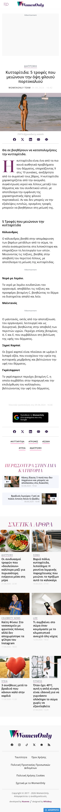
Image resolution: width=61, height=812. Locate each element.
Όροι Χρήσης (39, 757)
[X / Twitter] (22, 139)
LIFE (35, 618)
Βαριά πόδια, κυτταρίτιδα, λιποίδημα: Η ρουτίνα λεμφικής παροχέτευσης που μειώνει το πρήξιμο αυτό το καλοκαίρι (46, 569)
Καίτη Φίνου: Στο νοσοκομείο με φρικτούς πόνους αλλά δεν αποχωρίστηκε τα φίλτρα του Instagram (12, 632)
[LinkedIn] (30, 139)
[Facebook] (14, 139)
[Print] (46, 139)
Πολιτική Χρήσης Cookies (30, 775)
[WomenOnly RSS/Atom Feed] (49, 745)
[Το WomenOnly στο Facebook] (12, 745)
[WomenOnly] (30, 4)
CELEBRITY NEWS (10, 618)
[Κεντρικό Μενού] (6, 4)
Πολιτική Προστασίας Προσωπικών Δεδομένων (30, 766)
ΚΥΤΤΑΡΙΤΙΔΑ (18, 441)
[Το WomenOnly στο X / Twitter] (34, 745)
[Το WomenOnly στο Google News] (41, 745)
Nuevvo (25, 801)
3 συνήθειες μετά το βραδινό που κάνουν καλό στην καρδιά (14, 690)
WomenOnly (30, 734)
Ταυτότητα (21, 757)
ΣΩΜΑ (47, 441)
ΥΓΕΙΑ (22, 448)
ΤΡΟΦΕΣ (34, 441)
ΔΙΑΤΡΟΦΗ (30, 66)
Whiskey (47, 801)
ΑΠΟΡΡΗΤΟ (53, 810)
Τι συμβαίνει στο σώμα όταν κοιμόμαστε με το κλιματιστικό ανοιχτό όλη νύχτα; (45, 629)
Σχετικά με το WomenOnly (30, 783)
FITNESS (37, 681)
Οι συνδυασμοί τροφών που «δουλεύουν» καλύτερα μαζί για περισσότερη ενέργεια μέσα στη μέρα (13, 569)
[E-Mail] (38, 139)
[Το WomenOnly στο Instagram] (19, 745)
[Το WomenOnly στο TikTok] (26, 745)
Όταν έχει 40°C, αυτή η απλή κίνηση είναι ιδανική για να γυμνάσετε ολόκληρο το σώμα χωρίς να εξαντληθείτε (46, 695)
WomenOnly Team (20, 87)
